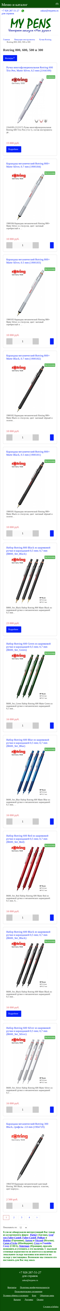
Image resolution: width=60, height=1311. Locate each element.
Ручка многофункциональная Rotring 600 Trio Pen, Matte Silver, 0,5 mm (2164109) (29, 69)
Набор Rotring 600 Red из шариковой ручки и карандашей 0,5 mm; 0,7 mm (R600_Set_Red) (27, 838)
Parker (33, 1235)
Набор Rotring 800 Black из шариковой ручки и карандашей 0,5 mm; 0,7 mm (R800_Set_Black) (28, 550)
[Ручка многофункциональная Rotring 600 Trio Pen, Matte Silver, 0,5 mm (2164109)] (30, 101)
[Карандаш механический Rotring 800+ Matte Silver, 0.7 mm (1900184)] (30, 197)
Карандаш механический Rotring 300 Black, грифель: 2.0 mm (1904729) (27, 1125)
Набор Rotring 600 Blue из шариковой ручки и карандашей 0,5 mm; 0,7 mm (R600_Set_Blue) (27, 742)
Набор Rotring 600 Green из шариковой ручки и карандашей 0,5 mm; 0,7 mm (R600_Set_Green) (28, 646)
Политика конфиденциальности (35, 1287)
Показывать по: (10, 1227)
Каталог (17, 1299)
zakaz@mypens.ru (49, 10)
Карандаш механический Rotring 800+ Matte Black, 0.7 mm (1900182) (28, 357)
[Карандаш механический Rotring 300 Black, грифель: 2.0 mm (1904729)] (30, 1157)
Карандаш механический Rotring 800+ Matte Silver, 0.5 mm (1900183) (28, 261)
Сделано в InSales (50, 1307)
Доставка (29, 1299)
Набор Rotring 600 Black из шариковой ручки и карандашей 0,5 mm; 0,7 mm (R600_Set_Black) (28, 935)
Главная (6, 39)
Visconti (39, 1240)
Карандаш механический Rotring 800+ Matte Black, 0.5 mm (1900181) (28, 453)
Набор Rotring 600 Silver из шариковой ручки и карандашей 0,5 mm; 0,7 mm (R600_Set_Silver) (28, 1031)
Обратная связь (47, 1295)
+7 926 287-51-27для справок (10, 12)
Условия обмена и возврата (15, 1295)
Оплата (40, 1299)
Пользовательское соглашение (28, 1291)
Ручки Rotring (45, 39)
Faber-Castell (29, 1237)
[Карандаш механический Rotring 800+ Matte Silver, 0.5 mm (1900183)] (30, 293)
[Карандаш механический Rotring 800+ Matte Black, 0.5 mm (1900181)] (30, 485)
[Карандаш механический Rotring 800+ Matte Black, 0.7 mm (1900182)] (30, 389)
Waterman (24, 1246)
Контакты (12, 1287)
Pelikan (41, 1237)
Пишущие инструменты (24, 39)
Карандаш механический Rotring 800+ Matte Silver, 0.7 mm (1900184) (28, 165)
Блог (34, 1295)
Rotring (7, 1240)
